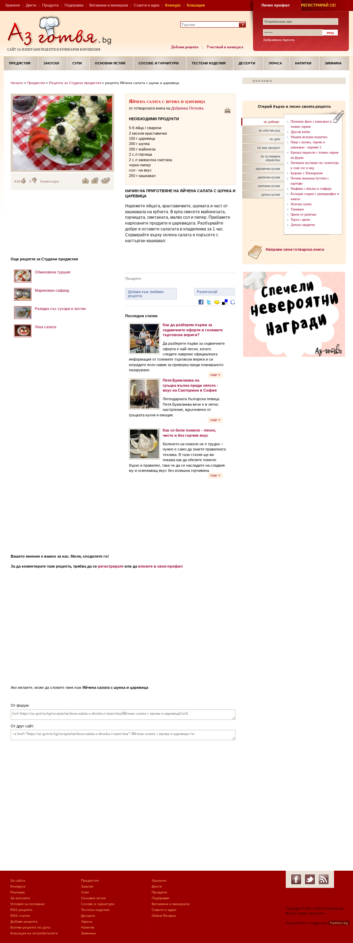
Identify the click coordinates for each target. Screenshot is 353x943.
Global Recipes (164, 916)
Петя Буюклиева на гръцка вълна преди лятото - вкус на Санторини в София (190, 385)
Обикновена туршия (52, 272)
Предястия (19, 63)
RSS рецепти (21, 910)
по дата (275, 139)
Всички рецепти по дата (30, 927)
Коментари (49, 181)
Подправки (73, 5)
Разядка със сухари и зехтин (60, 309)
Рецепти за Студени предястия (75, 83)
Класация (196, 5)
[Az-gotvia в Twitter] (310, 879)
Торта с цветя (300, 219)
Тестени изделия (208, 63)
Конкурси (18, 886)
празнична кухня (268, 168)
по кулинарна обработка (270, 158)
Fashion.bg (339, 923)
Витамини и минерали (108, 5)
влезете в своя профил (160, 566)
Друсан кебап (300, 132)
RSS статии (20, 916)
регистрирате (110, 566)
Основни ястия (110, 63)
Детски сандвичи (303, 225)
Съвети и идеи (146, 5)
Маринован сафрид (52, 290)
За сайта (17, 880)
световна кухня (269, 186)
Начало (17, 83)
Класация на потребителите (34, 933)
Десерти (247, 63)
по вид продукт (269, 147)
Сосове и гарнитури (159, 63)
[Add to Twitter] (208, 307)
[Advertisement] (62, 443)
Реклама (17, 892)
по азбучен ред (269, 130)
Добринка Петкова (187, 108)
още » (215, 374)
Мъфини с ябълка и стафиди (311, 188)
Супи (77, 63)
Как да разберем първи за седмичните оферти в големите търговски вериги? (193, 330)
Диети (31, 5)
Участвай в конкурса (224, 47)
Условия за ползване (27, 904)
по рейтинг (271, 122)
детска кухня (270, 194)
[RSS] (324, 879)
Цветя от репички (303, 214)
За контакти (20, 898)
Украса (275, 63)
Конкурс (173, 5)
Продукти (50, 5)
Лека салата (45, 327)
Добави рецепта (185, 47)
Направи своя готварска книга (295, 249)
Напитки (303, 63)
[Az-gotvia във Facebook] (296, 879)
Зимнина (333, 63)
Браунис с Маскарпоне (307, 173)
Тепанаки (297, 209)
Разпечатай (207, 292)
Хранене (12, 5)
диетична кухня (269, 177)
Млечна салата (301, 204)
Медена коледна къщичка (309, 137)
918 (17, 181)
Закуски (51, 63)
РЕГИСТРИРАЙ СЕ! (318, 5)
